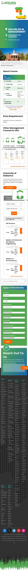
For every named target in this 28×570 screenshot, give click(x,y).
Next (25, 149)
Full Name (6, 292)
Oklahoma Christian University (7, 147)
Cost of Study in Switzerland (17, 402)
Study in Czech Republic (3, 419)
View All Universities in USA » (18, 166)
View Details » (6, 158)
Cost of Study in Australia (17, 468)
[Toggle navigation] (3, 11)
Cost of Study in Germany (17, 392)
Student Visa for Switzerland (24, 401)
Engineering (4, 493)
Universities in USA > (6, 64)
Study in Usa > (18, 62)
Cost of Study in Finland (17, 429)
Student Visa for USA (24, 456)
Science (3, 500)
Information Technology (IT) (4, 497)
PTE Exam (10, 508)
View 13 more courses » (16, 276)
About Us (17, 488)
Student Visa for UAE (24, 479)
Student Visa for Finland (24, 428)
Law (2, 518)
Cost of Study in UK (17, 452)
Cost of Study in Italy (17, 418)
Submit (8, 341)
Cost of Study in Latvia (17, 440)
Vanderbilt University (24, 146)
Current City (6, 320)
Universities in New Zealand (11, 456)
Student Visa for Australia (24, 467)
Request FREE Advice (19, 11)
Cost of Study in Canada (17, 463)
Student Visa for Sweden (24, 433)
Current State (7, 315)
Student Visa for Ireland (24, 406)
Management (4, 492)
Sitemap (17, 506)
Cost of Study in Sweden (17, 434)
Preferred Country (8, 325)
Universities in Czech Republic (11, 433)
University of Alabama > (18, 64)
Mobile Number (7, 304)
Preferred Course (8, 330)
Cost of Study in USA (17, 457)
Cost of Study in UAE (17, 480)
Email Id (5, 298)
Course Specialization (9, 335)
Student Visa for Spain (24, 412)
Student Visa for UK (24, 451)
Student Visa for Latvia (24, 438)
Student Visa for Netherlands (25, 396)
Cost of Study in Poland (17, 424)
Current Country (7, 310)
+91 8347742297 (22, 17)
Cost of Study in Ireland (17, 408)
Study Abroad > (10, 62)
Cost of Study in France (17, 386)
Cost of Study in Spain (17, 413)
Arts (2, 502)
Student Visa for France (24, 385)
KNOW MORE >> (10, 187)
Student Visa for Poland (24, 422)
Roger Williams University (13, 147)
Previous (2, 149)
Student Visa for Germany (24, 391)
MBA (2, 490)
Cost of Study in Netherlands (18, 397)
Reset (14, 213)
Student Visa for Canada (24, 462)
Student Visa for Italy (24, 417)
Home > (3, 62)
